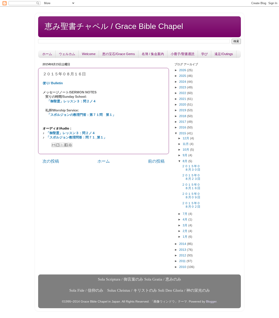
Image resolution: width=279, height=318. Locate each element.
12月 (186, 138)
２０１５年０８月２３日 (191, 177)
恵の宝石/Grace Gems (118, 54)
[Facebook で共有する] (66, 145)
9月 (185, 155)
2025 (183, 75)
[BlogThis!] (58, 145)
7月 (185, 213)
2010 (183, 267)
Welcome (88, 54)
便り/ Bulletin (53, 83)
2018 (183, 116)
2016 (183, 127)
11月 (186, 144)
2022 (183, 93)
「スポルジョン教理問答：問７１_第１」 (76, 137)
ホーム (47, 54)
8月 (185, 161)
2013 (183, 249)
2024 (183, 81)
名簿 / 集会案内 (153, 54)
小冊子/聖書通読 (182, 54)
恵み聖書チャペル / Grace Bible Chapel (114, 26)
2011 (183, 261)
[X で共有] (62, 145)
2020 (183, 104)
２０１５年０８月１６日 (191, 186)
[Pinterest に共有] (70, 145)
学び (204, 54)
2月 (185, 231)
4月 (185, 219)
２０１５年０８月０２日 (191, 205)
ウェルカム (67, 54)
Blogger (211, 301)
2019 (183, 110)
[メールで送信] (53, 145)
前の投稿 (156, 161)
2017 (183, 121)
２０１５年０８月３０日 (191, 168)
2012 (183, 255)
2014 (183, 244)
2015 (183, 133)
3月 (185, 225)
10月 (186, 149)
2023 (183, 87)
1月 (185, 236)
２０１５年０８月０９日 (191, 195)
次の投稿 (51, 161)
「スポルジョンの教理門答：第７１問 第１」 (81, 114)
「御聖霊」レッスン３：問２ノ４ (71, 101)
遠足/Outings (223, 54)
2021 (183, 99)
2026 (183, 70)
